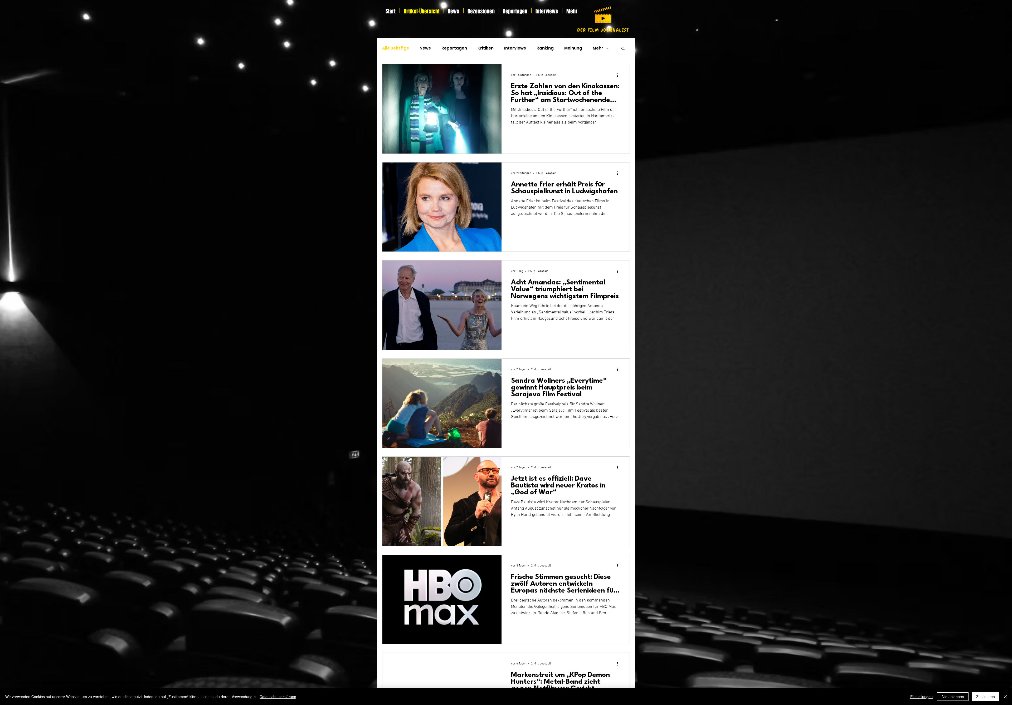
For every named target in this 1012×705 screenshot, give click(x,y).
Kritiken (486, 48)
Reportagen (454, 48)
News (425, 48)
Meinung (573, 48)
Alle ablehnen (952, 696)
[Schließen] (1006, 696)
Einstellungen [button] (921, 696)
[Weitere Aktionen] (619, 75)
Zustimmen (985, 696)
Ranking (545, 48)
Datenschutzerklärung (278, 696)
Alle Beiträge (395, 48)
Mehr (598, 48)
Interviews (515, 48)
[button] (623, 49)
